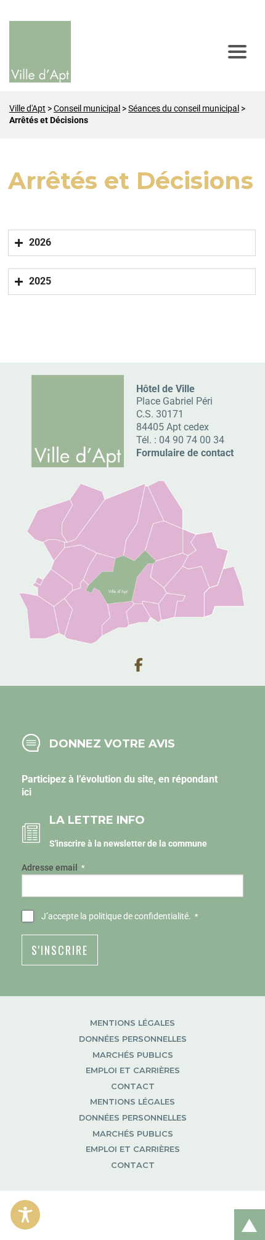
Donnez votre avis (112, 743)
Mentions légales (132, 1023)
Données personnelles (133, 1039)
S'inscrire (59, 950)
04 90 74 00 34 (191, 440)
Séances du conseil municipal (183, 108)
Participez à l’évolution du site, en (97, 779)
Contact (133, 1086)
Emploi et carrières (133, 1070)
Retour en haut (245, 1211)
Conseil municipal (87, 108)
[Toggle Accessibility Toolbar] (25, 1215)
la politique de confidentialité (134, 916)
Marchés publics (132, 1055)
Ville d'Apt (27, 108)
